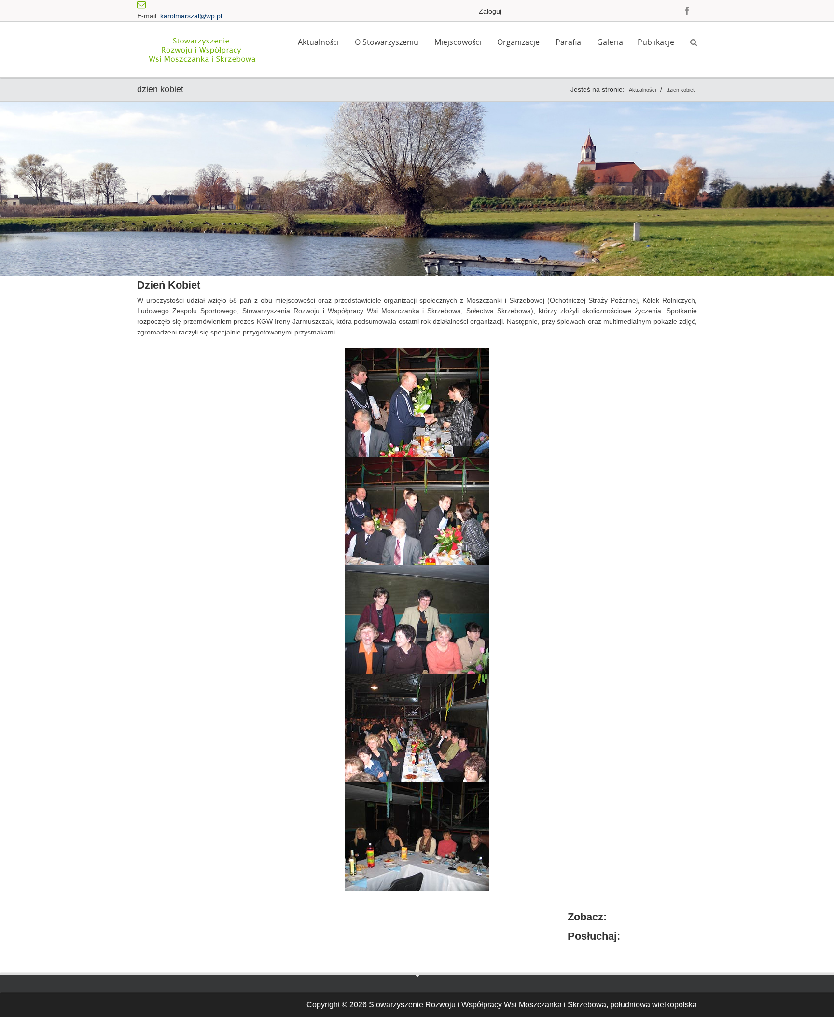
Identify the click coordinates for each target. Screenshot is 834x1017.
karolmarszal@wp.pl (191, 16)
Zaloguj (490, 11)
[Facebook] (687, 10)
